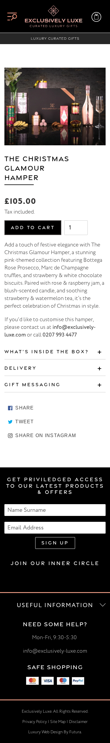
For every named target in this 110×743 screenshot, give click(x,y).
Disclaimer (78, 721)
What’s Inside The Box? (46, 351)
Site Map (58, 721)
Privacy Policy (34, 721)
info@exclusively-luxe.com (55, 651)
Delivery (20, 368)
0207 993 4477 (60, 335)
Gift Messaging (32, 384)
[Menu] (12, 16)
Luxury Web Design (45, 732)
